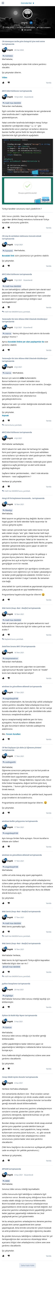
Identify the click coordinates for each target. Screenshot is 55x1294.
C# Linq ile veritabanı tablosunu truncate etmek (21, 236)
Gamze (8, 1027)
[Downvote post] (9, 82)
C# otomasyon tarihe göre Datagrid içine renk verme (23, 41)
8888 (7, 1181)
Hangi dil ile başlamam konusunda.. (17, 498)
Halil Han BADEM (13, 103)
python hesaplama (9, 983)
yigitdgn (9, 995)
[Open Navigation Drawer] (2, 3)
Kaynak (5, 415)
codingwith (10, 762)
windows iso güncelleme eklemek (15, 686)
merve (8, 333)
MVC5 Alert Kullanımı (10, 91)
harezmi (9, 250)
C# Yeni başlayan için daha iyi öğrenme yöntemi (21, 747)
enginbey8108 (11, 698)
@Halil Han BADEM (11, 966)
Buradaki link (8, 255)
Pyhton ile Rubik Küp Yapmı (13, 1015)
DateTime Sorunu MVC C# (12, 646)
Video (4, 77)
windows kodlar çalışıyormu (13, 821)
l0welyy (8, 510)
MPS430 (5, 1169)
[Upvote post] (3, 82)
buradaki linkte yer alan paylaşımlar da (26, 341)
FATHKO (9, 56)
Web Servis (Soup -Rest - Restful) (15, 608)
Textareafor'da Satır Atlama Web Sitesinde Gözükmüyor (24, 319)
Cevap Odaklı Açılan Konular (13, 1077)
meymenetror (11, 658)
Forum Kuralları (13, 734)
